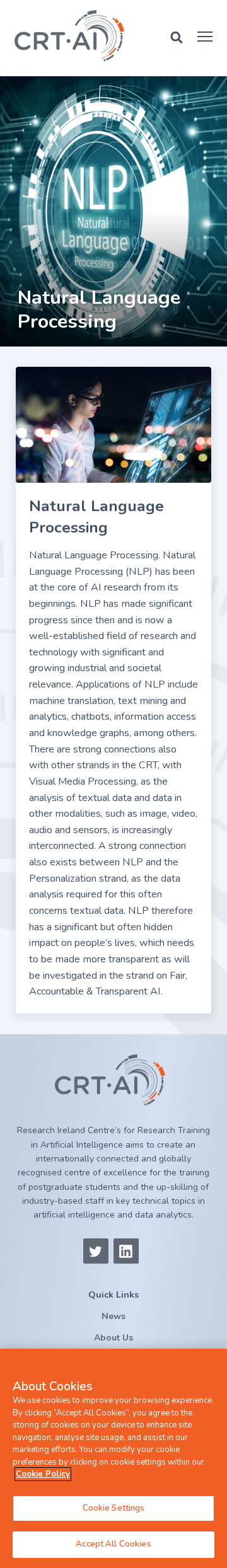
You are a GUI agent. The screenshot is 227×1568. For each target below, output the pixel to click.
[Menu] (204, 36)
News (113, 1316)
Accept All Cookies (113, 1544)
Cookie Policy (43, 1474)
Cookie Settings (114, 1508)
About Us (113, 1338)
